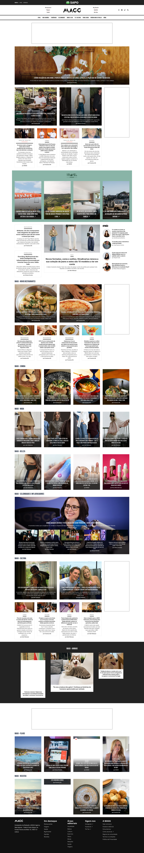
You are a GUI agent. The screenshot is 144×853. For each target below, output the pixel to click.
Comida (47, 140)
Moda (72, 255)
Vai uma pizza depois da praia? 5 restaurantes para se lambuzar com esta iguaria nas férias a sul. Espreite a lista (24, 344)
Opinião (96, 10)
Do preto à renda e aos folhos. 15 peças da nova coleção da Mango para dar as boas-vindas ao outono (116, 441)
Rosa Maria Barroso (117, 487)
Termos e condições (109, 837)
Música (69, 614)
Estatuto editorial (108, 827)
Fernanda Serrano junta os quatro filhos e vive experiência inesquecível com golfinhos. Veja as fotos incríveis (72, 545)
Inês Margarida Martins (119, 238)
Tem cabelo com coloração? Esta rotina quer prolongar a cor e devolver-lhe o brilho (69, 146)
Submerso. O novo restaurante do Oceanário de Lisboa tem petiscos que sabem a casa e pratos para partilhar (69, 344)
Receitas (96, 12)
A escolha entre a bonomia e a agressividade (120, 242)
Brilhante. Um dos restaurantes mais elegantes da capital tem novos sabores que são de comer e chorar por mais (28, 233)
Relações (70, 841)
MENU (16, 2)
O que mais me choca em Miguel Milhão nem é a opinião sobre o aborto (119, 254)
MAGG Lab (21, 140)
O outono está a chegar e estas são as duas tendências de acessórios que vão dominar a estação (24, 147)
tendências (54, 18)
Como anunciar (108, 832)
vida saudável (45, 18)
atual (39, 18)
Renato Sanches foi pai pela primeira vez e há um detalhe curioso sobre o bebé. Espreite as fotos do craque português (26, 545)
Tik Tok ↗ (88, 829)
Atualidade (71, 826)
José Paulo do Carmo (119, 245)
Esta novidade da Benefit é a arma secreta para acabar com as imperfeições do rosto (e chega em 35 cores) (116, 483)
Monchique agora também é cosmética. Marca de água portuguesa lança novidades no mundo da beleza (57, 483)
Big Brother (96, 7)
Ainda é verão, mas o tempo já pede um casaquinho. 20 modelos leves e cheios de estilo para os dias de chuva (57, 441)
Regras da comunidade (110, 834)
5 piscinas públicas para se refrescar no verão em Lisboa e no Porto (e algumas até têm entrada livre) (28, 765)
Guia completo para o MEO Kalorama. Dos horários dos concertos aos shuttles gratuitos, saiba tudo (92, 620)
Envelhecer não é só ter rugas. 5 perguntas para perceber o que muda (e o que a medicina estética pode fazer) (28, 483)
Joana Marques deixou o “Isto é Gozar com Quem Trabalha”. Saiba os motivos (72, 523)
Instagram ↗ (89, 824)
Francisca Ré (37, 123)
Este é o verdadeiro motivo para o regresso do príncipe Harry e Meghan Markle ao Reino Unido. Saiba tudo (49, 545)
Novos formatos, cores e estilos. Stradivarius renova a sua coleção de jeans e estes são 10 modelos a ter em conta (72, 261)
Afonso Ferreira (73, 82)
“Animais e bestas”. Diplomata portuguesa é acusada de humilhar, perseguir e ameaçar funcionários (33, 693)
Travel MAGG (86, 18)
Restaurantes (48, 7)
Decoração (72, 74)
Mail (21, 2)
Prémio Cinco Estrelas (96, 18)
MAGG (25, 165)
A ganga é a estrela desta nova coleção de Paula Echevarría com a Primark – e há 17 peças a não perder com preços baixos (87, 441)
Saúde (48, 12)
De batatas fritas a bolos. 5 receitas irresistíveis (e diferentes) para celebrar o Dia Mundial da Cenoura (86, 808)
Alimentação (116, 758)
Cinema (81, 112)
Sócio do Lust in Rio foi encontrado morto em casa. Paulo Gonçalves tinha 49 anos (92, 146)
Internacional (28, 253)
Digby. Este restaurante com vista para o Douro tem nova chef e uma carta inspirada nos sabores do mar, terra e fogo (116, 398)
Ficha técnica (107, 829)
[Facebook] (121, 10)
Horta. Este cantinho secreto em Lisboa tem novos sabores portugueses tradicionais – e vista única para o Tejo (86, 398)
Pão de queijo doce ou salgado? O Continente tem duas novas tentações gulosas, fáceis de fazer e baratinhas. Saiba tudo (28, 398)
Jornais (25, 2)
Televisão (72, 519)
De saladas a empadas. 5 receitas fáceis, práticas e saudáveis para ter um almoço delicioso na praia (28, 808)
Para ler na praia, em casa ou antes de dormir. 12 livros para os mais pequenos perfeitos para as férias (24, 620)
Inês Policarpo (73, 270)
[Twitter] (124, 10)
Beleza (28, 478)
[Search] (127, 10)
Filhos (57, 762)
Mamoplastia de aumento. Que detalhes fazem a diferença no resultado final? (120, 265)
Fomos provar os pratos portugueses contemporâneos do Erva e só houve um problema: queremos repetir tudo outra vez (57, 398)
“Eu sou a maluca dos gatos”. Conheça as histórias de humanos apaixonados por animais (72, 688)
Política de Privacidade (110, 839)
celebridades (61, 18)
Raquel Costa (117, 257)
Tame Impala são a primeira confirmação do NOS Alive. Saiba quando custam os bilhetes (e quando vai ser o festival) (69, 621)
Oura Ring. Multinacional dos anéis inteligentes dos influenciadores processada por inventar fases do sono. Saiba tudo (28, 260)
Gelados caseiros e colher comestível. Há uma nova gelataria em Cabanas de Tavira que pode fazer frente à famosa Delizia (92, 344)
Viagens (48, 10)
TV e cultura (78, 18)
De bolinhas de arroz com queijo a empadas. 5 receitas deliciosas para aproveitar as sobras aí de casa (116, 808)
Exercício (70, 834)
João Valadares (29, 445)
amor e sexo (70, 18)
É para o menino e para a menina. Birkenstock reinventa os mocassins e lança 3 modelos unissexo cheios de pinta (28, 441)
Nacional (91, 140)
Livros (24, 614)
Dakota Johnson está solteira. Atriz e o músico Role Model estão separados (117, 544)
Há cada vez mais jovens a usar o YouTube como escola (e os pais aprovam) (57, 767)
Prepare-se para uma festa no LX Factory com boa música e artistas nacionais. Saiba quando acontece (47, 620)
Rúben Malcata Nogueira (120, 268)
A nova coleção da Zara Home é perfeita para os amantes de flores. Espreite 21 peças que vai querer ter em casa (72, 78)
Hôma (105, 18)
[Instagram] (118, 10)
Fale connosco (107, 824)
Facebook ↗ (89, 827)
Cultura (47, 614)
